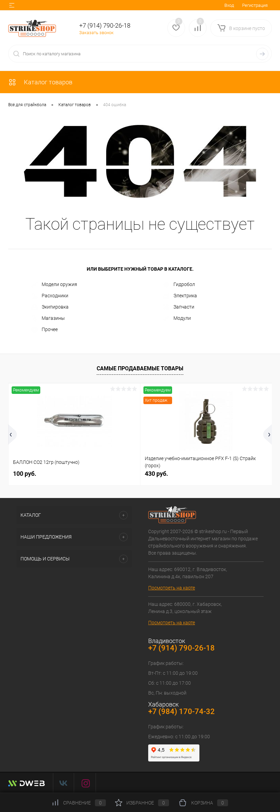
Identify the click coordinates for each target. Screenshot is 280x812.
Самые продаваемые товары (140, 368)
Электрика (185, 295)
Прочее (50, 329)
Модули (182, 318)
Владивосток (166, 640)
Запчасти (183, 307)
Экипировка (55, 307)
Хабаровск (163, 704)
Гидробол (184, 284)
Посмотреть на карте (171, 587)
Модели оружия (59, 284)
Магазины (53, 318)
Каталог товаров (47, 82)
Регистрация (255, 5)
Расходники (55, 295)
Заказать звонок (96, 32)
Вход (229, 5)
